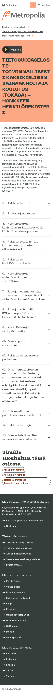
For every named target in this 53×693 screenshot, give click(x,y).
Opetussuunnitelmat (17, 620)
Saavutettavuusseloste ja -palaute (23, 559)
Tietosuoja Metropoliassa (19, 548)
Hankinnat (11, 526)
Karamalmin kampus (14, 475)
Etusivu (5, 27)
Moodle (10, 631)
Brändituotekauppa (16, 592)
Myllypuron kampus (14, 469)
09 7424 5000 (24, 514)
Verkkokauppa (14, 587)
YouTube (11, 676)
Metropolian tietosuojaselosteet (16, 36)
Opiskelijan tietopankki (18, 615)
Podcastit (11, 609)
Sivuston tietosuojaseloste (19, 542)
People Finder (13, 581)
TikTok (10, 670)
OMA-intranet (13, 626)
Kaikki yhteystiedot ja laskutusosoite (24, 520)
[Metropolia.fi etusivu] (23, 15)
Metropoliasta (20, 27)
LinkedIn (11, 665)
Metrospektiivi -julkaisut (18, 598)
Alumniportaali (14, 637)
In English (11, 5)
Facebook (11, 653)
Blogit (9, 603)
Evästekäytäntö (14, 565)
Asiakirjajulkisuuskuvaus (18, 553)
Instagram (12, 659)
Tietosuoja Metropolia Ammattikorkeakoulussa (22, 31)
